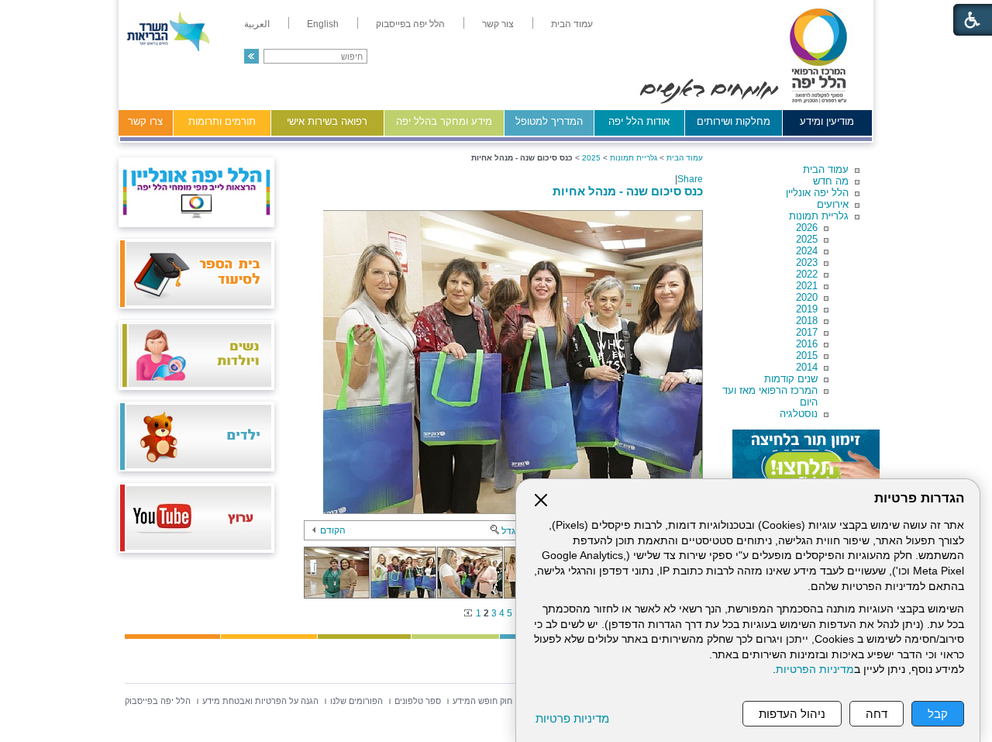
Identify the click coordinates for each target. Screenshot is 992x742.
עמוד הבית (826, 169)
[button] (251, 56)
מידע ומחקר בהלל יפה (444, 121)
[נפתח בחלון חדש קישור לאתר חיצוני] (806, 461)
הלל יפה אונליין (817, 192)
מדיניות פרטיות (572, 718)
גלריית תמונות (819, 216)
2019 (807, 309)
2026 (807, 227)
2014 (807, 367)
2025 (807, 239)
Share (690, 179)
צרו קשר (145, 121)
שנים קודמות (791, 379)
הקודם (333, 530)
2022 (807, 274)
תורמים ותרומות (222, 121)
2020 (807, 297)
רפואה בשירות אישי (327, 121)
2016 (807, 344)
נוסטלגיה (799, 413)
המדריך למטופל (549, 121)
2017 (807, 332)
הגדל (511, 531)
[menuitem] (572, 24)
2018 (807, 320)
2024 (807, 251)
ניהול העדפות (792, 713)
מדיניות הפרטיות (815, 669)
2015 (807, 355)
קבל (938, 713)
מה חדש (831, 181)
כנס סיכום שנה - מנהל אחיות (628, 191)
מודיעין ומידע (827, 121)
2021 (807, 286)
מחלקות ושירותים (733, 121)
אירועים (833, 204)
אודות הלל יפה (639, 121)
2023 (807, 262)
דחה (876, 713)
